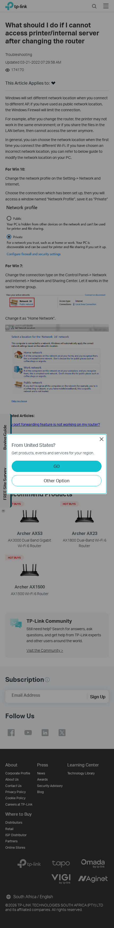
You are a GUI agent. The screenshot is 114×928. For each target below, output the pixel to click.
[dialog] (57, 464)
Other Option (56, 480)
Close (101, 439)
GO (57, 466)
